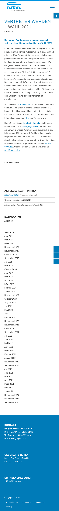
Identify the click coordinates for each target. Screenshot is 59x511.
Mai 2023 (8, 310)
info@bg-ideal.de (18, 438)
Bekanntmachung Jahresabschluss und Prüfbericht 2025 (23, 205)
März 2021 (9, 384)
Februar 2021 (10, 387)
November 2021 (11, 362)
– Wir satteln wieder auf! (20, 195)
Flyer (27, 118)
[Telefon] (56, 249)
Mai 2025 (8, 265)
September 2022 (11, 332)
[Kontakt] (56, 255)
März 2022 (9, 350)
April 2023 (8, 313)
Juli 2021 (8, 369)
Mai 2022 (8, 343)
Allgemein (8, 31)
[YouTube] (52, 497)
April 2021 (8, 380)
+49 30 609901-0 (23, 435)
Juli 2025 (8, 262)
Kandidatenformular (31, 123)
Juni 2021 (8, 373)
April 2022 (8, 347)
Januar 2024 (10, 291)
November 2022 (11, 325)
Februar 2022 (10, 354)
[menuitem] (51, 6)
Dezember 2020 (11, 395)
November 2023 (11, 295)
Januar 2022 (10, 358)
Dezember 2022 (11, 321)
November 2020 (11, 398)
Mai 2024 (8, 276)
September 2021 (11, 365)
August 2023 (10, 302)
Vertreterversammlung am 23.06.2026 (17, 200)
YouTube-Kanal (23, 104)
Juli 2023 (8, 306)
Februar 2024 (10, 288)
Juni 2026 (8, 236)
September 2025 (11, 258)
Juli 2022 (8, 336)
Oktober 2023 (10, 299)
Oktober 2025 (10, 254)
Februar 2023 (10, 317)
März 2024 (9, 284)
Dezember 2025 (11, 247)
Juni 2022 (8, 339)
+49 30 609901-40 (12, 481)
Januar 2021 (10, 391)
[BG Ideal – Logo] (24, 6)
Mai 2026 (8, 240)
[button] (56, 15)
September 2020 (11, 402)
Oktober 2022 (10, 328)
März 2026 (9, 243)
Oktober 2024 (10, 269)
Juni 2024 (8, 273)
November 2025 (11, 251)
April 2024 (8, 280)
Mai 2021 (8, 376)
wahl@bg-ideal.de (30, 126)
